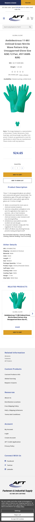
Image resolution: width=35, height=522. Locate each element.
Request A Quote (10, 3)
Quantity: (17, 164)
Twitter (10, 465)
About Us (8, 398)
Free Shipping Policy (12, 406)
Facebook (10, 461)
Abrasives (7, 356)
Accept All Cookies (17, 519)
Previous (2, 313)
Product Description (17, 187)
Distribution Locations (13, 402)
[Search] (30, 27)
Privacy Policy (9, 446)
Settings (17, 511)
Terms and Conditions (12, 414)
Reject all (17, 515)
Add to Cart (17, 332)
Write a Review (23, 75)
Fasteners (8, 358)
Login (6, 433)
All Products (8, 361)
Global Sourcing (10, 379)
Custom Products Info (12, 374)
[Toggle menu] (4, 18)
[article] (17, 315)
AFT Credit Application (13, 442)
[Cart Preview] (32, 18)
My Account (9, 429)
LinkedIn (10, 469)
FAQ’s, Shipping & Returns (14, 410)
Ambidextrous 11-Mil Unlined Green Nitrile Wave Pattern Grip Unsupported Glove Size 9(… (17, 317)
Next (32, 313)
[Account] (28, 18)
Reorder (28, 3)
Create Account (10, 438)
